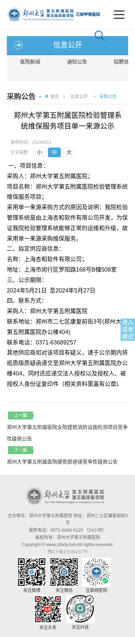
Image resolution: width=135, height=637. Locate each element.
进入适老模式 (128, 329)
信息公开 (79, 96)
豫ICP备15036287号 (68, 551)
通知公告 (77, 62)
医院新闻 (30, 62)
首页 (54, 96)
